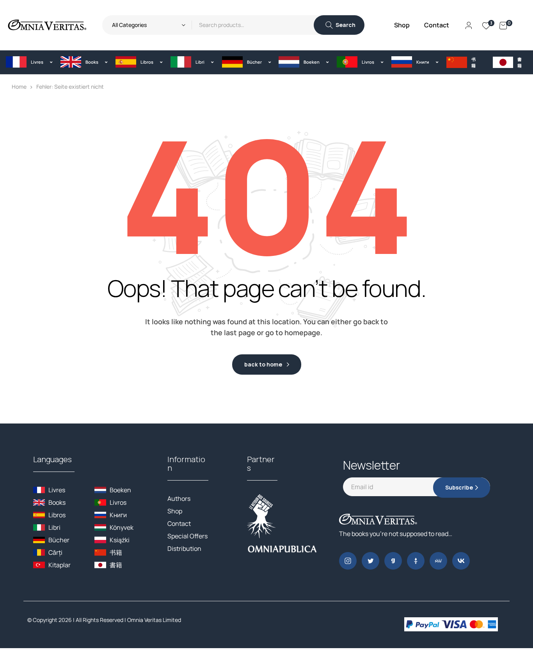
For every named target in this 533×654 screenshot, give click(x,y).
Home (19, 86)
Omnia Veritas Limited (154, 620)
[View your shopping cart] (503, 25)
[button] (27, 61)
